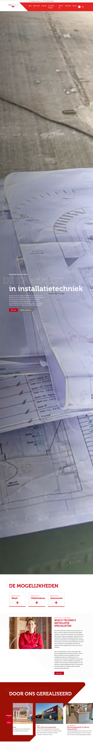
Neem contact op (26, 310)
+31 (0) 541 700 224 (49, 1)
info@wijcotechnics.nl (36, 1)
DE (82, 6)
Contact (74, 5)
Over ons (13, 310)
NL (79, 6)
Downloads (68, 5)
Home (30, 5)
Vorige (9, 722)
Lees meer (59, 673)
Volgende (9, 715)
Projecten (44, 5)
